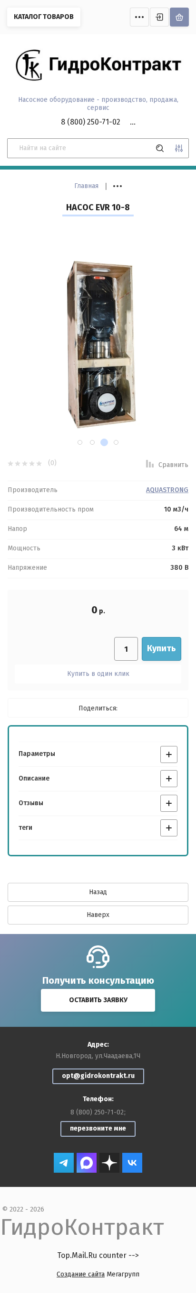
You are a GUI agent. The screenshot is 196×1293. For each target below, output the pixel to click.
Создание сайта (81, 1274)
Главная (86, 186)
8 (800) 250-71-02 (90, 121)
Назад (98, 892)
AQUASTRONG (167, 490)
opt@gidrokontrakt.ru (98, 1076)
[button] (80, 442)
